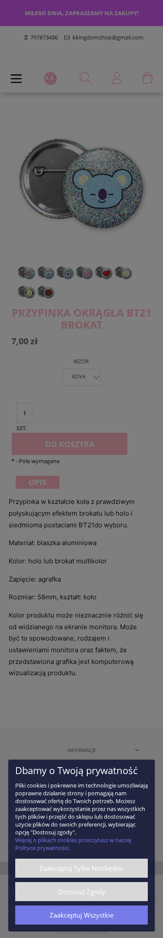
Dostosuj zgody (81, 891)
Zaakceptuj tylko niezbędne (81, 868)
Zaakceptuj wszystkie (81, 915)
